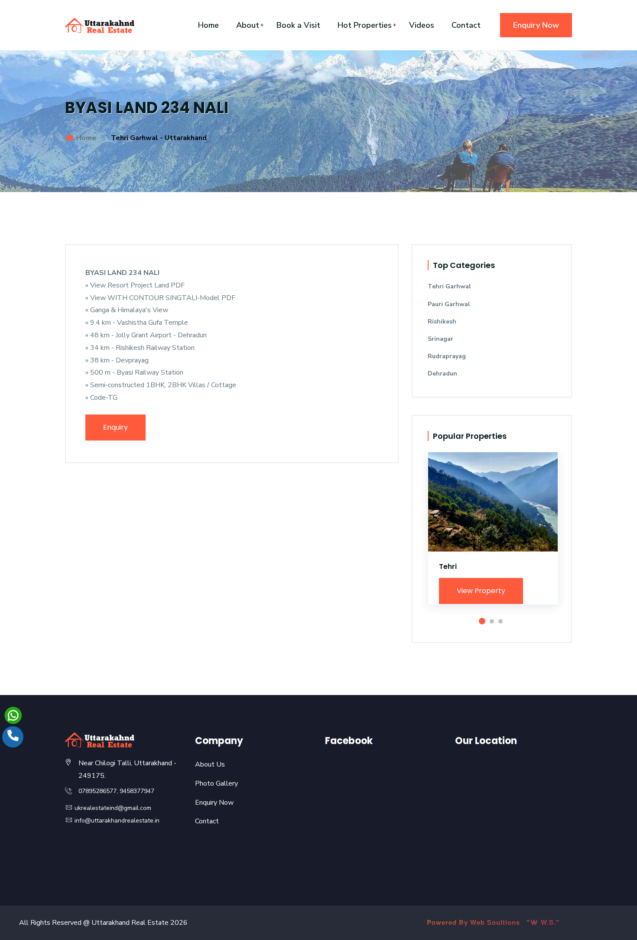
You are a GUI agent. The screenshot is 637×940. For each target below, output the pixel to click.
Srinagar (440, 339)
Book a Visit (298, 25)
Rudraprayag (447, 356)
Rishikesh (442, 321)
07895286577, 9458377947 (116, 791)
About (247, 25)
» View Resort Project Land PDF (135, 285)
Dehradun (442, 373)
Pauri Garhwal (449, 304)
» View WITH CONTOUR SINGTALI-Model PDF (160, 298)
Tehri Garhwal (449, 286)
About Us (210, 764)
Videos (421, 25)
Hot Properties (365, 25)
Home (208, 25)
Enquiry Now (536, 25)
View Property (481, 591)
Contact (466, 25)
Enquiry (115, 427)
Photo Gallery (216, 783)
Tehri (448, 566)
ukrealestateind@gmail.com (112, 808)
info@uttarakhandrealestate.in (116, 820)
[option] (493, 535)
